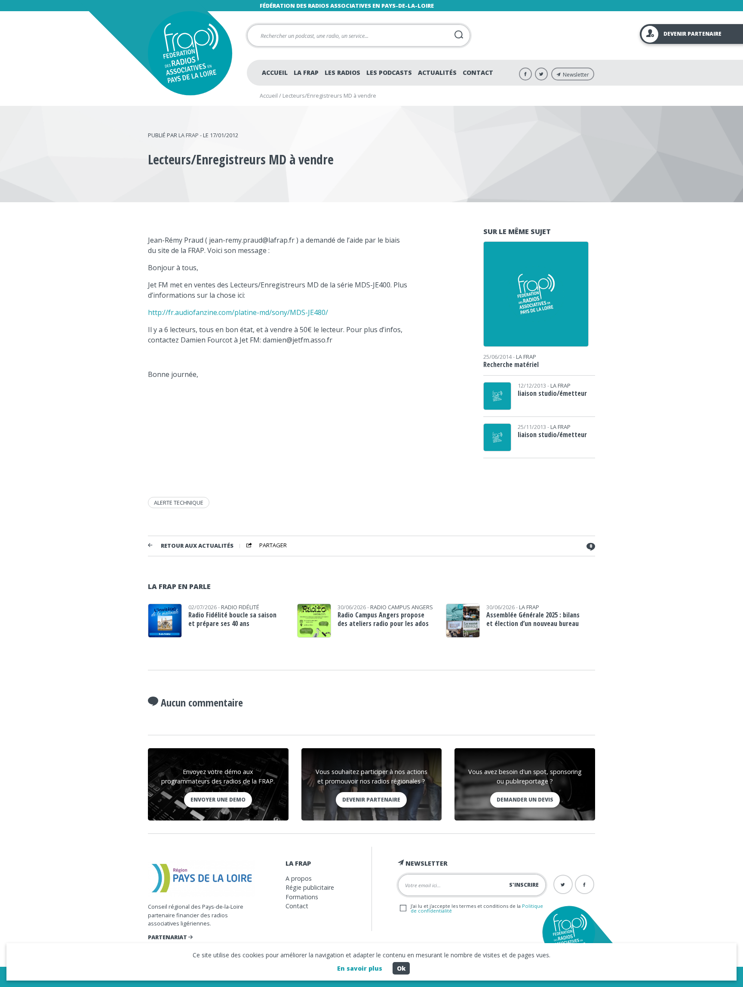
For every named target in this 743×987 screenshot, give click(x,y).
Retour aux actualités (197, 546)
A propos (299, 878)
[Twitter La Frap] (541, 74)
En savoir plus (359, 968)
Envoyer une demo (218, 799)
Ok (401, 968)
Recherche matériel (511, 364)
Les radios (342, 72)
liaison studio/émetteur (552, 393)
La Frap (306, 72)
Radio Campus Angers (401, 607)
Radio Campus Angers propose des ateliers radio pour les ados (383, 619)
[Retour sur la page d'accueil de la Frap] (190, 53)
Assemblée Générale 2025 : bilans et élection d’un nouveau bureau (533, 619)
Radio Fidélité (240, 607)
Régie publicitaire (310, 887)
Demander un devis (525, 799)
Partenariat (168, 937)
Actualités (437, 72)
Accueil (275, 72)
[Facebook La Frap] (525, 74)
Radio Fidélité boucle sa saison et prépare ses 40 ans (232, 619)
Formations (302, 897)
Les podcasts (389, 72)
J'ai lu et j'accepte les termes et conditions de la (477, 908)
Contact (478, 72)
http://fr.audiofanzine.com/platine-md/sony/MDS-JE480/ (238, 312)
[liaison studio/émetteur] (497, 407)
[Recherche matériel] (536, 344)
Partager (273, 546)
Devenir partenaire (371, 799)
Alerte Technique (178, 502)
